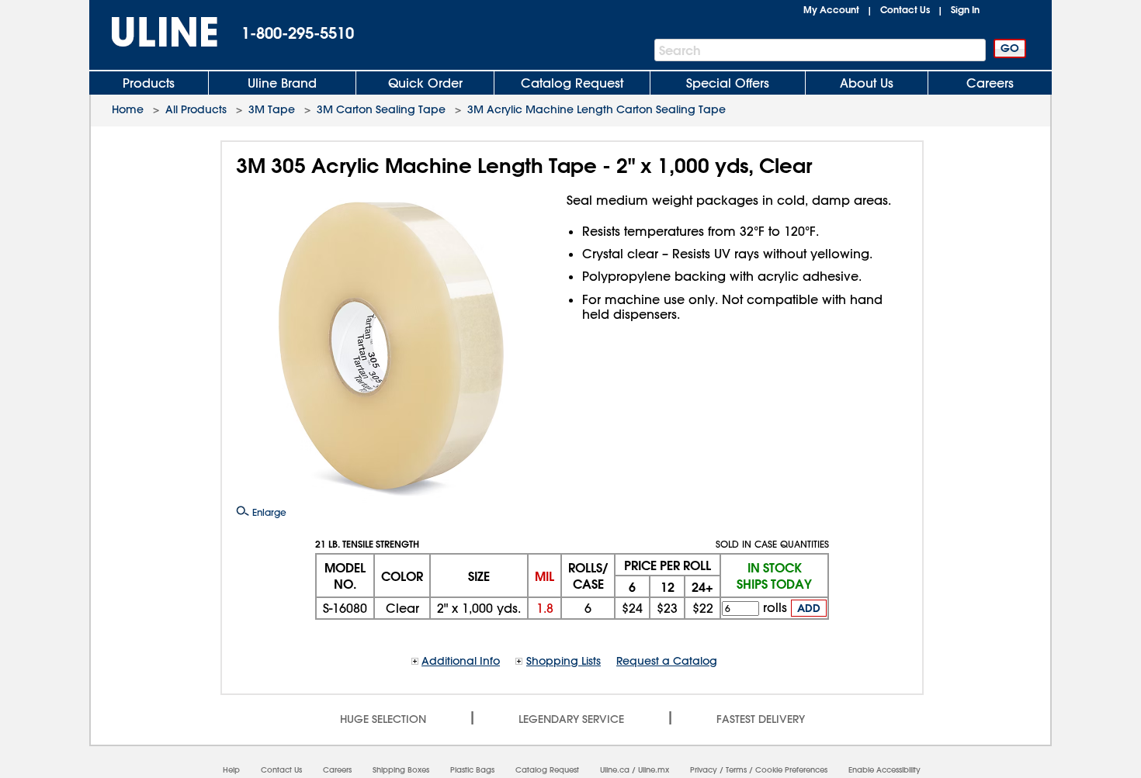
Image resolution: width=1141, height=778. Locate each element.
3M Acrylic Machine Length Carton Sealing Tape (596, 109)
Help (231, 770)
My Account (831, 9)
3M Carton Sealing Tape (381, 109)
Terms (736, 770)
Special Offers (727, 83)
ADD (808, 608)
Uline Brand (282, 83)
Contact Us (905, 9)
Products (149, 83)
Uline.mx (653, 770)
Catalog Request (572, 83)
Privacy (703, 770)
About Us (866, 83)
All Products (196, 109)
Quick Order (425, 83)
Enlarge (267, 512)
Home (128, 109)
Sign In (965, 9)
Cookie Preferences (791, 770)
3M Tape (271, 109)
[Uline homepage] (153, 32)
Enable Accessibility (884, 770)
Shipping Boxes (401, 770)
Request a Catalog (666, 661)
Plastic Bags (472, 770)
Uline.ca (614, 770)
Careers (990, 83)
